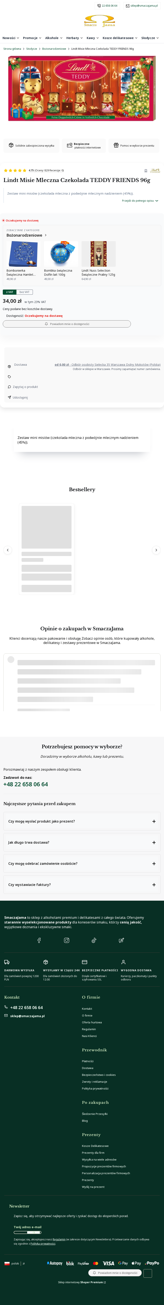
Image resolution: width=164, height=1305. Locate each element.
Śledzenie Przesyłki (95, 1114)
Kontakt (87, 1009)
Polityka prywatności (95, 1088)
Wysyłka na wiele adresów (99, 1159)
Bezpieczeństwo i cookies (99, 1075)
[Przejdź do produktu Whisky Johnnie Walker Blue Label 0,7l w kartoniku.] (47, 538)
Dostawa (87, 1068)
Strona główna (12, 49)
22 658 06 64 (109, 5)
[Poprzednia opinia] (7, 682)
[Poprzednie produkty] (7, 550)
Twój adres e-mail (27, 1227)
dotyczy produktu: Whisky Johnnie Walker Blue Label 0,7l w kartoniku (62, 704)
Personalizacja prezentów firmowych (106, 1173)
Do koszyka (46, 588)
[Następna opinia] (156, 682)
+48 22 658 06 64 (25, 784)
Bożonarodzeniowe (54, 49)
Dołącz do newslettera (33, 1232)
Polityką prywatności (43, 1243)
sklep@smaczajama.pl (144, 5)
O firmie (87, 1015)
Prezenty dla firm (93, 1153)
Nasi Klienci (89, 1036)
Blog (85, 1121)
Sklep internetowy (80, 1282)
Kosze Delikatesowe (95, 1146)
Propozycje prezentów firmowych (104, 1166)
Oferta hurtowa (92, 1022)
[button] (82, 821)
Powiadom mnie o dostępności (69, 324)
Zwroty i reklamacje (94, 1082)
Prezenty (88, 1180)
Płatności (88, 1061)
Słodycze (31, 49)
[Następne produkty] (156, 550)
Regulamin (89, 1029)
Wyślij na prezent (93, 1187)
